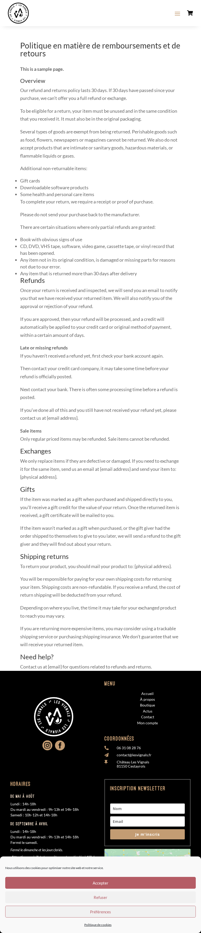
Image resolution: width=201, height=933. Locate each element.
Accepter (100, 883)
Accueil (147, 693)
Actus (147, 711)
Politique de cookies (97, 925)
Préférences (100, 911)
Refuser (100, 897)
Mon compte (147, 723)
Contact (147, 717)
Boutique (147, 705)
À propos (147, 699)
